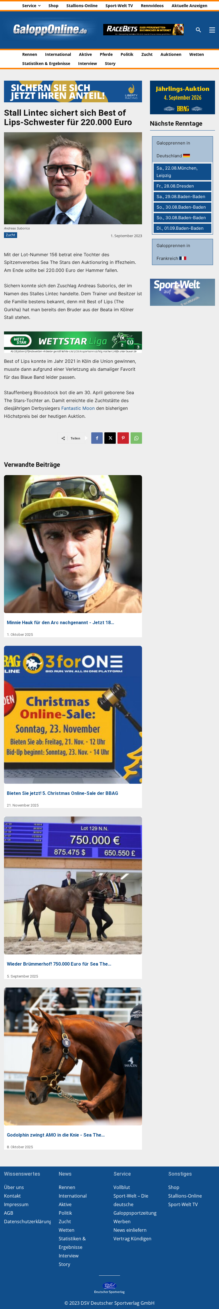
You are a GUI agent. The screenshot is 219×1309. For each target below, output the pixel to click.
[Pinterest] (123, 438)
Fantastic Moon (78, 408)
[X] (110, 438)
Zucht (10, 234)
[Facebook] (97, 438)
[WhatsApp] (136, 438)
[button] (198, 30)
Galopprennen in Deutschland (173, 149)
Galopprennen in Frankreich (173, 252)
